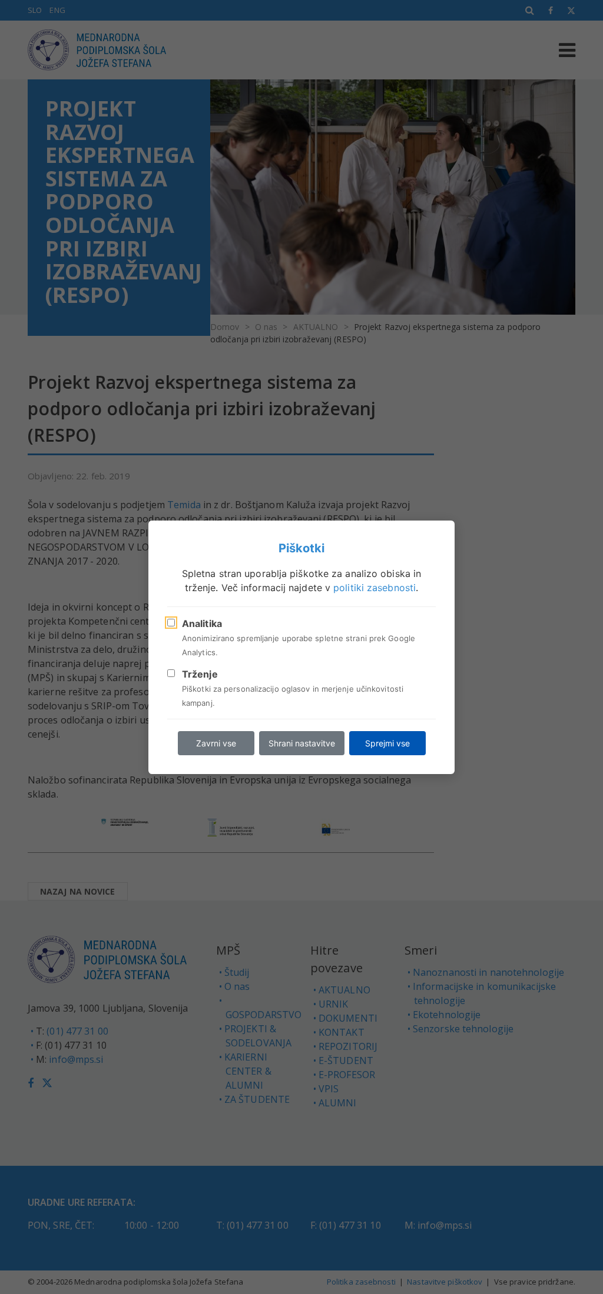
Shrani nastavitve (302, 743)
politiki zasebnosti (374, 587)
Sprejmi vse (387, 743)
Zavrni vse (216, 743)
